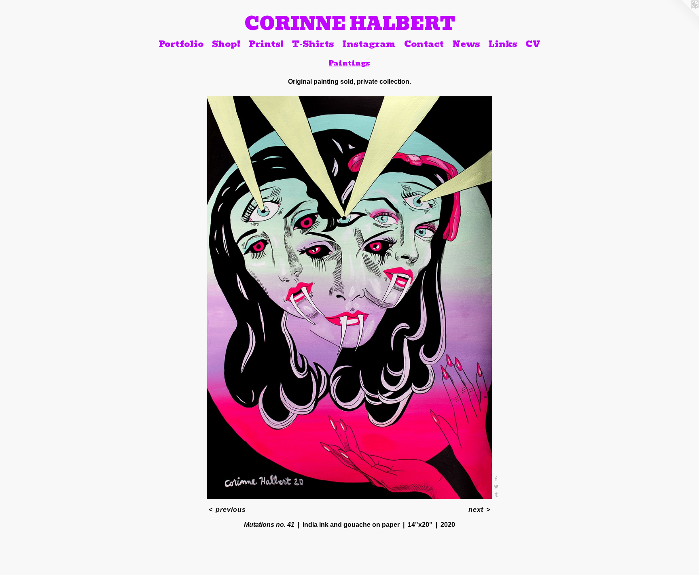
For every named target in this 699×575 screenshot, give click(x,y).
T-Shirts (313, 43)
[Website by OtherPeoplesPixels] (683, 16)
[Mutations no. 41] (349, 297)
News (466, 43)
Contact (424, 43)
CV (532, 43)
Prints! (266, 43)
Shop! (226, 43)
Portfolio (181, 43)
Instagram (369, 43)
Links (502, 43)
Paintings (349, 63)
